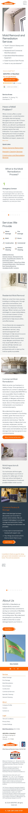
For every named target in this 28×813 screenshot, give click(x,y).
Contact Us (5, 711)
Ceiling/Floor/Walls (19, 262)
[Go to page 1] (9, 215)
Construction (6, 689)
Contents (16, 268)
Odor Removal (20, 264)
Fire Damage (6, 680)
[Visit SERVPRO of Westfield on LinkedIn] (10, 668)
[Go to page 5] (16, 215)
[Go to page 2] (10, 215)
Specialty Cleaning (7, 694)
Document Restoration (9, 264)
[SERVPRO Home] (8, 3)
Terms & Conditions (7, 718)
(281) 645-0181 (10, 79)
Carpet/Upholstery (7, 262)
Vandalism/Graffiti (7, 268)
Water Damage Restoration (12, 148)
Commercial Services (8, 691)
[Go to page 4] (14, 215)
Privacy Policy (6, 721)
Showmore (5, 140)
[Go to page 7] (19, 215)
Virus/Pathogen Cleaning (14, 258)
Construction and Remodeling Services (13, 156)
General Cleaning (7, 697)
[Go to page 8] (19, 590)
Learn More (8, 542)
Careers (4, 708)
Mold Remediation (7, 683)
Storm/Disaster (6, 686)
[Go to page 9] (21, 590)
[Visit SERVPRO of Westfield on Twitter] (14, 668)
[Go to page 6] (18, 215)
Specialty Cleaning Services (12, 152)
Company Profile (7, 705)
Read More (8, 629)
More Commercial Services (12, 437)
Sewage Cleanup (7, 256)
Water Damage (7, 677)
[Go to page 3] (12, 215)
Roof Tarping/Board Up (9, 266)
